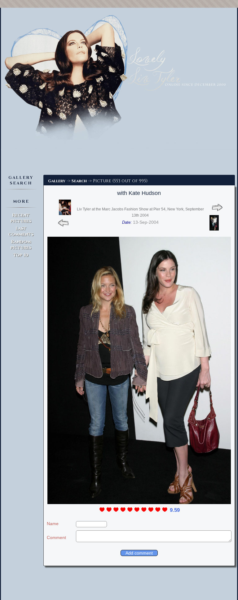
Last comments (20, 231)
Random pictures (21, 245)
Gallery (56, 181)
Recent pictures (21, 218)
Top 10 (21, 255)
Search (79, 181)
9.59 (175, 510)
